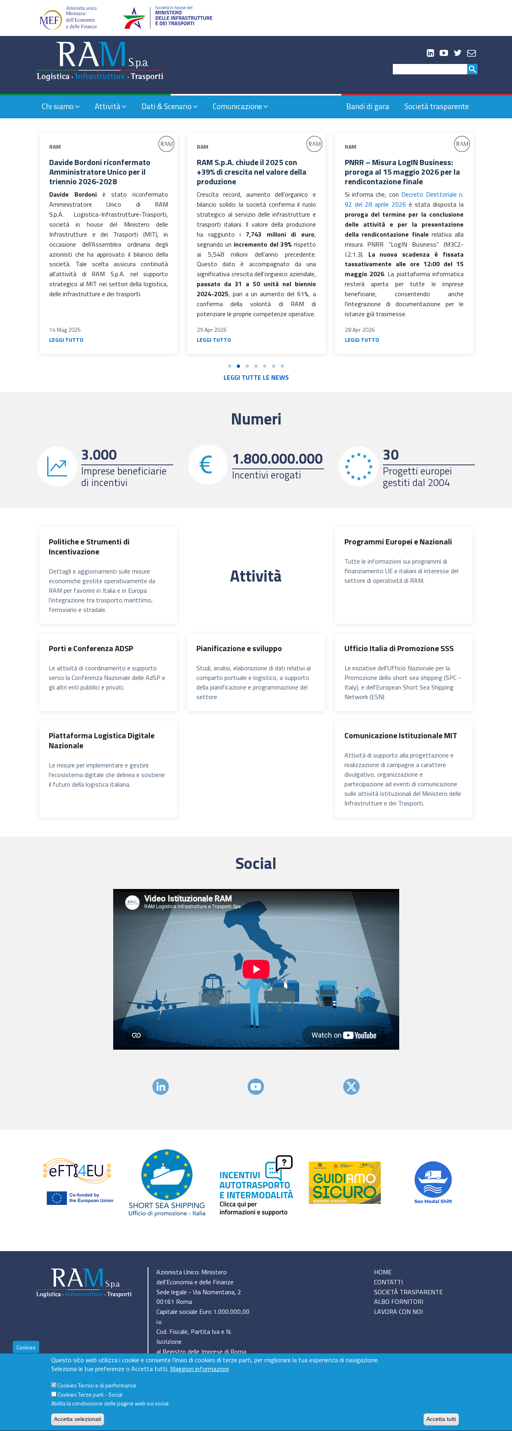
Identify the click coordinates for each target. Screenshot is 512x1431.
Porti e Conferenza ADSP (91, 648)
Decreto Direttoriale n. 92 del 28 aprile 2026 (404, 199)
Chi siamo (58, 106)
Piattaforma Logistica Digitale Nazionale (101, 740)
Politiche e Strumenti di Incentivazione (89, 546)
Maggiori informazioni (199, 1369)
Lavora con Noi (398, 1311)
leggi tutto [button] (66, 339)
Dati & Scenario (167, 106)
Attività (107, 106)
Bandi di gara (367, 106)
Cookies (26, 1347)
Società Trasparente (408, 1292)
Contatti (388, 1282)
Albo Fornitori (398, 1301)
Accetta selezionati (77, 1419)
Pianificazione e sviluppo (239, 648)
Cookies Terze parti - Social (90, 1395)
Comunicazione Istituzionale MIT (400, 735)
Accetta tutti (441, 1419)
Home (383, 1272)
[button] (229, 366)
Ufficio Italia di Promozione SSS (399, 648)
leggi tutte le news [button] (256, 377)
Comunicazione (237, 106)
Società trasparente (436, 106)
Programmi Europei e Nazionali (398, 541)
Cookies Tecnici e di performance (97, 1385)
